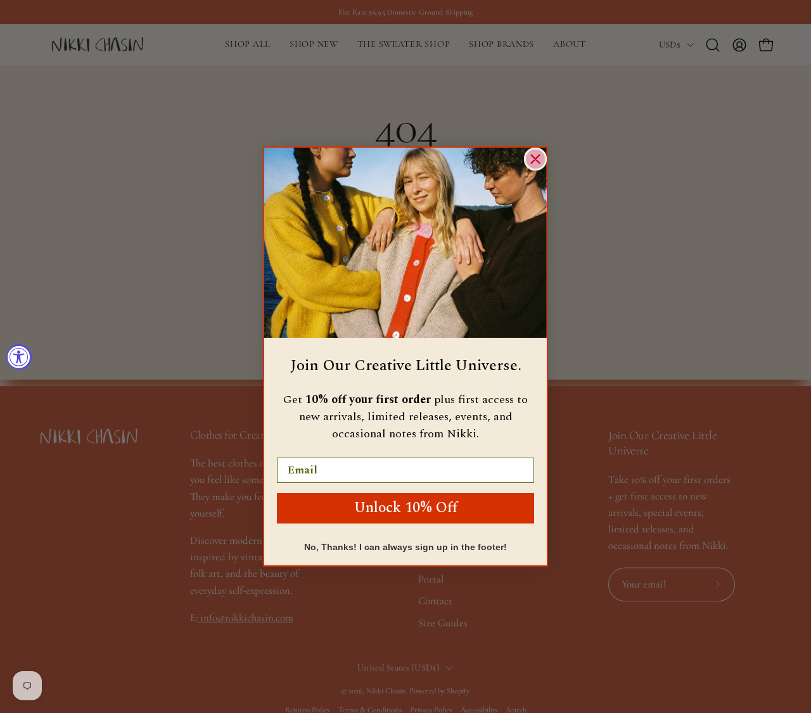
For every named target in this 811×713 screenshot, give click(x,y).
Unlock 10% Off (405, 508)
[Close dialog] (535, 159)
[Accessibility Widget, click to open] (19, 356)
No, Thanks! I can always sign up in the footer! (405, 547)
